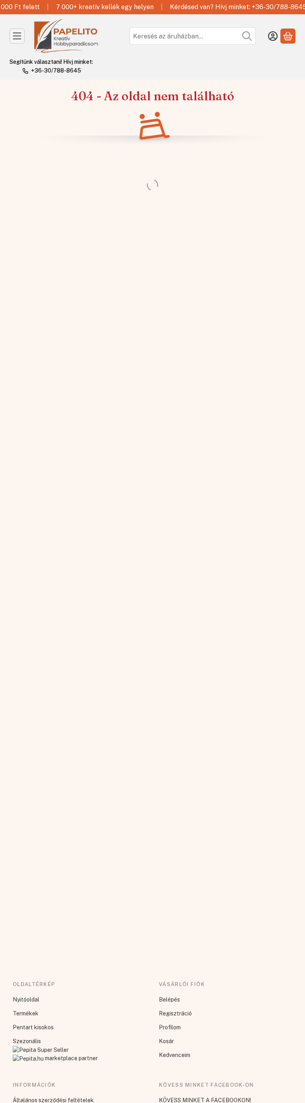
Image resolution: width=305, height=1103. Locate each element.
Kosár (166, 1041)
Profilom (170, 1027)
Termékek (26, 1013)
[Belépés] (272, 36)
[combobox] (192, 36)
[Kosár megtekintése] (287, 36)
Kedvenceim (174, 1055)
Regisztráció (175, 1013)
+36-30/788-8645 (56, 70)
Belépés (169, 999)
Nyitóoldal (26, 999)
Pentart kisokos (33, 1027)
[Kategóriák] (17, 36)
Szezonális (27, 1041)
